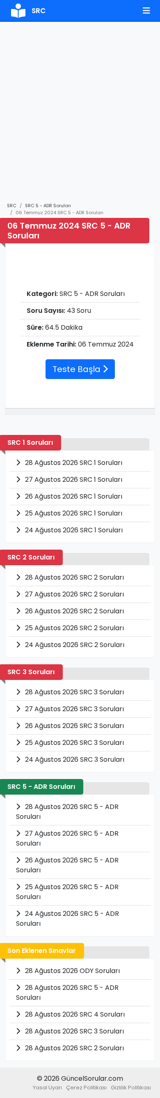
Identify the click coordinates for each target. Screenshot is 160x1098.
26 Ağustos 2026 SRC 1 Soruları (72, 496)
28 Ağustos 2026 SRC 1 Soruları (72, 462)
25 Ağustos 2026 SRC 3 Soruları (73, 742)
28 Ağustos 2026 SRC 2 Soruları (73, 577)
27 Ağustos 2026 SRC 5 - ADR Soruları (67, 838)
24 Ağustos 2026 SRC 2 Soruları (73, 645)
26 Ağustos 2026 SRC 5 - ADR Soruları (67, 865)
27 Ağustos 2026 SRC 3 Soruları (73, 709)
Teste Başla (78, 369)
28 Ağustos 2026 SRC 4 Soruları (74, 1014)
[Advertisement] (80, 116)
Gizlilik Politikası (131, 1087)
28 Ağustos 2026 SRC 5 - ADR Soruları (67, 811)
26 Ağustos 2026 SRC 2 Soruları (73, 611)
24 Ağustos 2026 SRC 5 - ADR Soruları (67, 918)
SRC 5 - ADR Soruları (48, 205)
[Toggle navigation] (146, 10)
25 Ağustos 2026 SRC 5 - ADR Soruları (67, 892)
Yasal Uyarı (47, 1087)
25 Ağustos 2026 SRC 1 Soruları (72, 513)
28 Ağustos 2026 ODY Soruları (71, 970)
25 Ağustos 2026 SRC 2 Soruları (73, 628)
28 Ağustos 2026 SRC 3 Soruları (73, 692)
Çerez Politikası (86, 1087)
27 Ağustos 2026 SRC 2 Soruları (73, 594)
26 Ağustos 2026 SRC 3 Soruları (73, 725)
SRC (11, 205)
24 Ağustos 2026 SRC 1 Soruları (73, 530)
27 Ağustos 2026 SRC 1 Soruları (72, 479)
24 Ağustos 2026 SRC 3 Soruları (73, 759)
